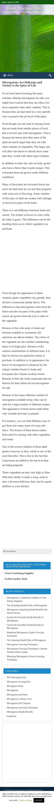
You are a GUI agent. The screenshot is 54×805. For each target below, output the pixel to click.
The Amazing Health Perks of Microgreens (26, 640)
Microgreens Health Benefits (20, 712)
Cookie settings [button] (25, 800)
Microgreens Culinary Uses (19, 699)
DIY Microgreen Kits (16, 677)
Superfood (11, 716)
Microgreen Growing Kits (18, 681)
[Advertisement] (27, 43)
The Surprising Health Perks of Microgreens (27, 605)
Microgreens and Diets (17, 694)
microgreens (11, 551)
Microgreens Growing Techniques (22, 644)
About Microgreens (17, 790)
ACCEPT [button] (38, 800)
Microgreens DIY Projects (19, 703)
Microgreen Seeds (15, 686)
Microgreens (12, 690)
